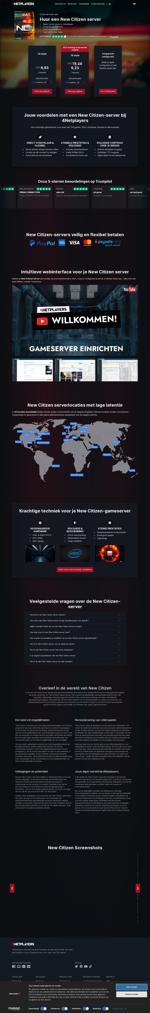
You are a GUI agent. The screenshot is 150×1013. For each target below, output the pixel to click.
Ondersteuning (98, 4)
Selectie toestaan (131, 994)
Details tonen (118, 1009)
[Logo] (23, 3)
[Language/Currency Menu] (134, 4)
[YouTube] (86, 966)
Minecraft (72, 4)
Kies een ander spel (49, 14)
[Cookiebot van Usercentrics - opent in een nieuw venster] (14, 1008)
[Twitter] (77, 966)
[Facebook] (82, 966)
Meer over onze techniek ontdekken (75, 569)
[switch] (64, 1008)
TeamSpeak (84, 4)
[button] (109, 3)
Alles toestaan (131, 987)
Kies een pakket (42, 91)
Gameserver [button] (60, 4)
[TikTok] (91, 966)
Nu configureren (108, 91)
